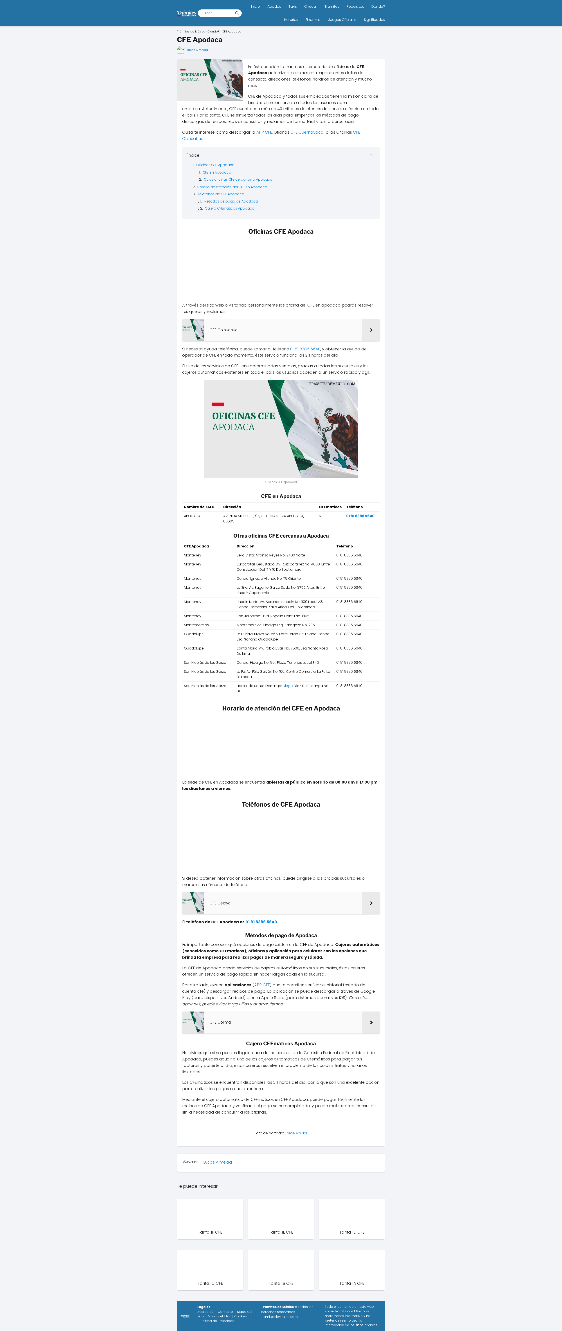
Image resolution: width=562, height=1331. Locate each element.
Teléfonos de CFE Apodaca (220, 194)
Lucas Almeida (197, 50)
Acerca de (205, 1311)
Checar (310, 6)
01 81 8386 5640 (305, 349)
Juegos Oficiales (342, 19)
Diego (288, 685)
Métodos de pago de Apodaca (231, 201)
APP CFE (264, 132)
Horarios (291, 19)
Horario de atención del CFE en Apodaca (232, 187)
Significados (374, 19)
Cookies (240, 1316)
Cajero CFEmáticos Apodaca (229, 208)
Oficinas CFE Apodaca (215, 164)
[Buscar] (236, 12)
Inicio (255, 6)
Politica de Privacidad (217, 1321)
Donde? (378, 6)
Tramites (331, 6)
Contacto (225, 1311)
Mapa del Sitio (219, 1316)
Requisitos (355, 6)
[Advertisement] (281, 269)
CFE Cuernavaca (307, 132)
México (359, 1311)
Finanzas (313, 19)
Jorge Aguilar (296, 1133)
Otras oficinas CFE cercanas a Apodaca (238, 179)
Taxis (292, 6)
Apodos (274, 6)
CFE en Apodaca (217, 172)
